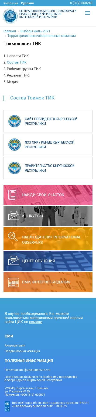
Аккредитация (15, 345)
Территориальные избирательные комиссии (41, 36)
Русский (27, 3)
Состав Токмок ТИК (32, 98)
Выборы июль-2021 (35, 31)
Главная (9, 31)
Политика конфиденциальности (27, 370)
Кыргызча (10, 3)
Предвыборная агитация (22, 351)
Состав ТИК (17, 62)
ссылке (35, 322)
